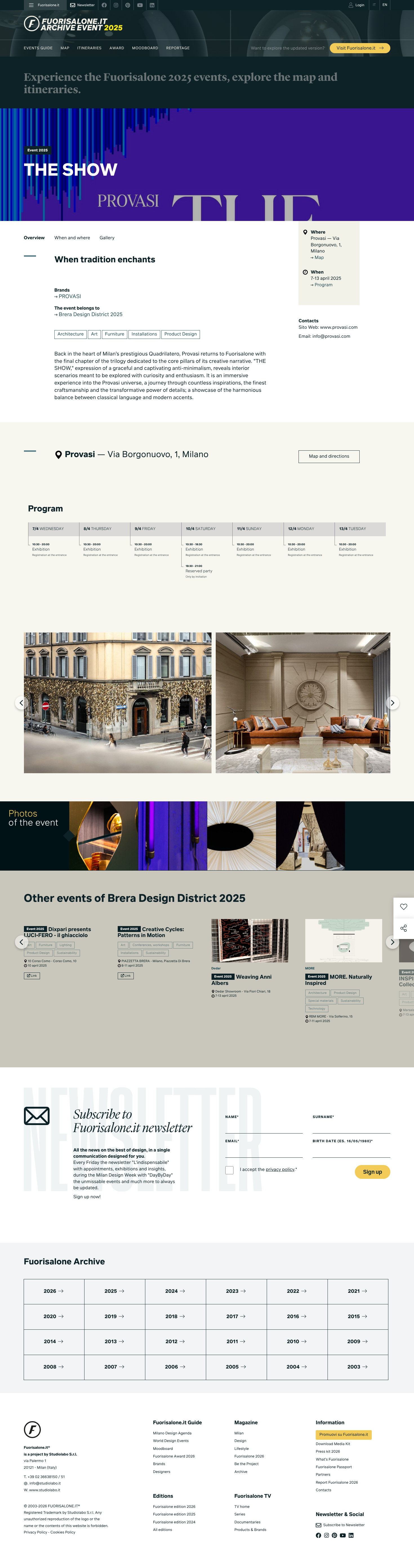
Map (65, 48)
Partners (323, 1475)
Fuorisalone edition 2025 (174, 1514)
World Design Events (171, 1441)
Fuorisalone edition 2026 (174, 1507)
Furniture (114, 334)
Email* (232, 1141)
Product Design (180, 334)
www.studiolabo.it (44, 1490)
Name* (232, 1117)
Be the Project (246, 1464)
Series (239, 1514)
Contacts (323, 1490)
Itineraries (89, 48)
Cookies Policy (62, 1532)
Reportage (178, 48)
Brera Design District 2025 (90, 315)
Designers (161, 1472)
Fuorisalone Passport (334, 1467)
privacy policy (280, 1170)
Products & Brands (250, 1530)
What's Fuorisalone (332, 1459)
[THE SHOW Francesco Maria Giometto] (103, 835)
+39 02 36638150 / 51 (46, 1477)
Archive (240, 1472)
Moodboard (145, 48)
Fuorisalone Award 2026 (174, 1456)
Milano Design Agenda (172, 1433)
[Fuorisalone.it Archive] (73, 23)
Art (94, 334)
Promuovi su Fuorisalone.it (343, 1435)
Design (240, 1441)
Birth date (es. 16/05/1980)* (343, 1141)
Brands (159, 1464)
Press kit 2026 (328, 1452)
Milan (239, 1433)
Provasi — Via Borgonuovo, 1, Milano (326, 245)
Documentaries (247, 1522)
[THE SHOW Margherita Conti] (310, 835)
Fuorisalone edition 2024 (174, 1522)
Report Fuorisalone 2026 (337, 1482)
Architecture (70, 334)
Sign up (372, 1172)
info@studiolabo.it (45, 1483)
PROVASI (69, 296)
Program (323, 285)
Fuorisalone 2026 (249, 1456)
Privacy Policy (35, 1532)
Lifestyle (241, 1449)
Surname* (323, 1117)
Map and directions (329, 456)
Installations (144, 334)
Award (117, 48)
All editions (162, 1530)
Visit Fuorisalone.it (357, 48)
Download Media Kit (333, 1444)
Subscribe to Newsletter (342, 1525)
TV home (242, 1507)
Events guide (38, 48)
